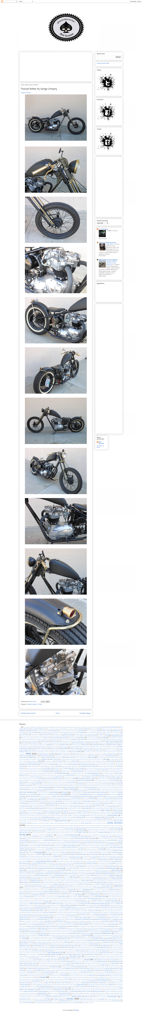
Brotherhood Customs (83, 759)
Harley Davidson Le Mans (86, 825)
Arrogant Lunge (40, 739)
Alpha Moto (93, 736)
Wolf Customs (87, 995)
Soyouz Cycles (76, 952)
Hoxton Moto (118, 835)
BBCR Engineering (43, 746)
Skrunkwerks (40, 949)
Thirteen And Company (93, 970)
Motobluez (52, 889)
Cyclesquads (80, 782)
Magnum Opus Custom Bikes (44, 873)
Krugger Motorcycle (104, 859)
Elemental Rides (76, 798)
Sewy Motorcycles (63, 944)
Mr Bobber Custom (37, 894)
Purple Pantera (34, 917)
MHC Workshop (86, 880)
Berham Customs (54, 748)
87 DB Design (22, 732)
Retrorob (101, 926)
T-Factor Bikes (47, 961)
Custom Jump (97, 780)
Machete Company (24, 872)
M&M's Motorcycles (101, 870)
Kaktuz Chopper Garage (53, 850)
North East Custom (112, 900)
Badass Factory (101, 743)
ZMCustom (62, 1002)
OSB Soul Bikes (109, 909)
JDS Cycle (94, 843)
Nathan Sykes (82, 896)
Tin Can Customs (62, 972)
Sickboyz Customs (55, 947)
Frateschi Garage (53, 806)
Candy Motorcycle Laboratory (88, 766)
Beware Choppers (75, 748)
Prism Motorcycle (71, 915)
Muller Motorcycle (107, 894)
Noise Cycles (78, 900)
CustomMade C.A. (40, 782)
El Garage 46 (36, 798)
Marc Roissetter (117, 873)
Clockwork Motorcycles (92, 773)
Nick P (72, 898)
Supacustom (29, 959)
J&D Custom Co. (27, 843)
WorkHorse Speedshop (52, 996)
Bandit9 (49, 744)
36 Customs (79, 729)
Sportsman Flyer (27, 956)
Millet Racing (62, 882)
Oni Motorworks (50, 909)
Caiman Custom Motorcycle (67, 766)
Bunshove (45, 762)
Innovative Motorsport (86, 840)
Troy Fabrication (111, 977)
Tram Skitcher (84, 975)
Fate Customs (110, 801)
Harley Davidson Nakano (33, 827)
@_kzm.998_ (26, 727)
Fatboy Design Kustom (100, 801)
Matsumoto (32, 877)
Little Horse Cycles (100, 866)
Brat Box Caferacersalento (81, 757)
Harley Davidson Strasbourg (84, 827)
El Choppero (28, 798)
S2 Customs (31, 938)
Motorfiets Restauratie (75, 893)
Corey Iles (66, 777)
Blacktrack (65, 751)
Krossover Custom (83, 859)
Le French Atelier (31, 865)
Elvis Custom (100, 798)
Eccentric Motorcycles (83, 796)
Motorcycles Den (34, 893)
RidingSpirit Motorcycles (105, 928)
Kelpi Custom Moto (85, 852)
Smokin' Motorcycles (59, 951)
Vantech (32, 986)
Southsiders (68, 952)
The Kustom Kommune (41, 968)
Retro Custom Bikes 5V (62, 926)
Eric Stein (49, 799)
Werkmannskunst (75, 993)
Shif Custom (75, 945)
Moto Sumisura (107, 887)
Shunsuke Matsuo (44, 947)
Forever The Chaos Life (84, 805)
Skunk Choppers (55, 949)
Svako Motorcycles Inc (99, 959)
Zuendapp (84, 1002)
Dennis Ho (107, 787)
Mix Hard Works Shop (97, 882)
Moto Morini (46, 887)
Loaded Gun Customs (111, 866)
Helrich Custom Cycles (25, 831)
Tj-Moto (93, 972)
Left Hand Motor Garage (79, 865)
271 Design (50, 729)
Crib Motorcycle (83, 778)
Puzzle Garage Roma (58, 917)
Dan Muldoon (51, 783)
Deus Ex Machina (70, 789)
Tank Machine (42, 963)
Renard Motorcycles (68, 924)
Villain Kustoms (87, 988)
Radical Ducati (23, 919)
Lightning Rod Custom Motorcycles (67, 866)
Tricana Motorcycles (102, 975)
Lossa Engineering (57, 868)
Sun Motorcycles (112, 958)
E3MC (119, 794)
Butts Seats (87, 762)
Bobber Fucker (76, 754)
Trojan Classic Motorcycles (81, 977)
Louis (67, 868)
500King (104, 729)
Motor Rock (72, 891)
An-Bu (107, 736)
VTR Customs (61, 991)
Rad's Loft (119, 917)
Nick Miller (67, 898)
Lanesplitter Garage (90, 863)
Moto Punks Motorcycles (72, 887)
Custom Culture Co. (49, 780)
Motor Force (40, 891)
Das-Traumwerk (107, 783)
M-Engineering (83, 870)
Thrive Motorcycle (106, 970)
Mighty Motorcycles (24, 882)
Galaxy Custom (48, 810)
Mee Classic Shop (76, 878)
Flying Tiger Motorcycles (30, 805)
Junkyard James (57, 849)
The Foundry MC (106, 966)
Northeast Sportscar (38, 902)
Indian (93, 838)
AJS (122, 734)
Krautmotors (43, 859)
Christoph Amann (117, 771)
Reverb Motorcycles (110, 926)
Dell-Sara (81, 787)
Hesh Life (64, 831)
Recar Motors (105, 921)
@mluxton (60, 727)
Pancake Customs (94, 910)
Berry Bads (64, 748)
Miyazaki (107, 882)
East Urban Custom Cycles (45, 796)
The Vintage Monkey (48, 970)
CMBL (29, 775)
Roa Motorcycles (90, 930)
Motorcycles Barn (23, 893)
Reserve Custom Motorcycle (34, 926)
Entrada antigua (85, 713)
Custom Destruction (60, 780)
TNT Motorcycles (108, 972)
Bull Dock (74, 761)
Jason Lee (76, 843)
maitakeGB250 (81, 873)
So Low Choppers (102, 951)
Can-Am (77, 766)
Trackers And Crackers (74, 975)
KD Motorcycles (49, 852)
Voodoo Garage (42, 991)
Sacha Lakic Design (74, 938)
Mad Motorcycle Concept (65, 872)
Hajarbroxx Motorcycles (75, 820)
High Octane (91, 831)
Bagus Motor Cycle (112, 743)
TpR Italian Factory (55, 975)
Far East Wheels (87, 801)
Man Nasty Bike (97, 873)
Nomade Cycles (96, 900)
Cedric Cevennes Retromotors (92, 768)
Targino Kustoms (61, 963)
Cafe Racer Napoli (73, 764)
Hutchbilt (59, 836)
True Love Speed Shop (32, 979)
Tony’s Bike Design (74, 973)
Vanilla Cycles (24, 986)
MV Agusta (28, 896)
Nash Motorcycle (62, 896)
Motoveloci (118, 893)
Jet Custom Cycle (39, 845)
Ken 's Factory (94, 852)
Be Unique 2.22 (52, 746)
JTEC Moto (30, 849)
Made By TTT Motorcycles (88, 872)
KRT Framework (93, 859)
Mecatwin (60, 878)
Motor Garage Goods (50, 891)
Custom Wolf (113, 780)
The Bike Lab (103, 965)
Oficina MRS (104, 905)
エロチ (89, 1002)
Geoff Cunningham (34, 815)
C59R (20, 764)
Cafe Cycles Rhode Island (31, 764)
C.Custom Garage (110, 762)
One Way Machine (39, 909)
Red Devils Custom (33, 923)
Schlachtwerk (67, 942)
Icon (87, 836)
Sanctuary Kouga (69, 940)
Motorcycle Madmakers (103, 891)
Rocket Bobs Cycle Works (109, 931)
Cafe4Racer (35, 766)
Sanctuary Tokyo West (80, 940)
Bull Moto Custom (83, 761)
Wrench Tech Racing (100, 996)
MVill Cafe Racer (37, 896)
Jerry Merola (30, 845)
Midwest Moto (104, 880)
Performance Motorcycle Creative (105, 912)
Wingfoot (74, 995)
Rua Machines (23, 937)
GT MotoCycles (99, 819)
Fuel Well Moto (70, 808)
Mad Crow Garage (53, 872)
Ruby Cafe (31, 937)
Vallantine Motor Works (93, 984)
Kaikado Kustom (35, 850)
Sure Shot (62, 959)
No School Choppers (60, 900)
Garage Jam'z (29, 812)
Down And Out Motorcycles (42, 792)
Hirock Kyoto (35, 832)
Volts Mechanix (108, 989)
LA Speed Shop (69, 863)
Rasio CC (111, 919)
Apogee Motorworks (91, 737)
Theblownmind (72, 970)
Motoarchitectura (29, 889)
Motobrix (59, 889)
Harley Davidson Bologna (31, 825)
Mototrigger (104, 893)
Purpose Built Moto (44, 917)
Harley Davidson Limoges (99, 825)
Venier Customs (80, 986)
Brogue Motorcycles (71, 759)
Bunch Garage (22, 762)
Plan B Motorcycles (82, 914)
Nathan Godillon (73, 896)
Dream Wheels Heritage (99, 792)
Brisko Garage (37, 759)
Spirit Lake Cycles (79, 954)
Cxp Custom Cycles (61, 782)
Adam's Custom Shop (45, 734)
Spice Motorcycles (53, 954)
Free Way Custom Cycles (100, 806)
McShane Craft (114, 877)
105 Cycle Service (89, 727)
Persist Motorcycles (28, 914)
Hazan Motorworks (69, 829)
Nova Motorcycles (60, 902)
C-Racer (102, 762)
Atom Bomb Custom (43, 741)
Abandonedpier (62, 732)
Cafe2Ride (29, 766)
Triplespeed (29, 977)
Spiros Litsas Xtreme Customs (107, 954)
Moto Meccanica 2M (36, 887)
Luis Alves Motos (30, 870)
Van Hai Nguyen (119, 984)
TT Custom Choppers (58, 979)
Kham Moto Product (56, 854)
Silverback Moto (83, 947)
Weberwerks (33, 993)
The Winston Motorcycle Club (61, 970)
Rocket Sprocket (63, 933)
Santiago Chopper (105, 940)
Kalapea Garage (65, 850)
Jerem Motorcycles (111, 843)
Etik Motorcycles (97, 799)
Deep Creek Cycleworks (70, 787)
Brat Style (91, 757)
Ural (112, 982)
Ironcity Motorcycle (59, 842)
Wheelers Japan (119, 993)
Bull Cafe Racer (48, 761)
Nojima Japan (87, 900)
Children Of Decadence (24, 771)
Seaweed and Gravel (109, 942)
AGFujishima (108, 734)
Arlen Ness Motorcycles (30, 739)
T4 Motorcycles (56, 961)
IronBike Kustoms (50, 842)
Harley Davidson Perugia (46, 827)
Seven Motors (54, 944)
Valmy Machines (103, 984)
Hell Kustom (101, 442)
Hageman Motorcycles (61, 820)
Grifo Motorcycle (89, 819)
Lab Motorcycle (78, 863)
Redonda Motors (95, 923)
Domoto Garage (89, 791)
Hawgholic (50, 829)
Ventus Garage (90, 986)
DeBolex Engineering (44, 787)
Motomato (33, 891)
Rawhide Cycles (50, 921)
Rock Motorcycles (58, 931)
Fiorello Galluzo (86, 803)
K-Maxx (94, 849)
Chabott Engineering (116, 768)
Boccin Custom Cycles (110, 754)
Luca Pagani (92, 868)
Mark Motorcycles (68, 875)
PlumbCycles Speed (99, 914)
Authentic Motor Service (107, 741)
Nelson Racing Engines (113, 896)
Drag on (80, 792)
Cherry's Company (101, 770)
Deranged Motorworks (116, 787)
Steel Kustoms (100, 956)
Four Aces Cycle (107, 805)
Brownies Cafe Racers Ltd (96, 759)
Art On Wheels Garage (51, 739)
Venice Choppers (70, 986)
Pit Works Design (60, 914)
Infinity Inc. (40, 840)
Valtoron (111, 984)
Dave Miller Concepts (36, 785)
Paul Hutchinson (59, 912)
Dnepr (70, 791)
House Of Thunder (109, 835)
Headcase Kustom (104, 829)
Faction (58, 801)
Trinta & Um (22, 977)
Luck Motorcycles (111, 868)
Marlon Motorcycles (85, 875)
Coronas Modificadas (75, 777)
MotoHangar (86, 889)
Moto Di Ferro (55, 886)
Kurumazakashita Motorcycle (45, 861)
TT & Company (48, 979)
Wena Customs (53, 993)
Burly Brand (51, 762)
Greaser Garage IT (23, 819)
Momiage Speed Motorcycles (70, 884)
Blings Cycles (72, 751)
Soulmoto (44, 952)
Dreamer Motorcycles (112, 792)
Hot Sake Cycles (90, 835)
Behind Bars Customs (97, 746)
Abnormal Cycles (71, 732)
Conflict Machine (24, 777)
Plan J (90, 914)
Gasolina (47, 813)
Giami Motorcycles (59, 815)
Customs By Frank (51, 782)
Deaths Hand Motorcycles (31, 787)
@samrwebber (72, 727)
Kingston (56, 856)
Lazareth (118, 863)
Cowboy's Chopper (116, 777)
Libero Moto (31, 866)
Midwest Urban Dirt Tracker (115, 880)
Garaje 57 (98, 812)
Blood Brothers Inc (88, 751)
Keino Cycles (64, 852)
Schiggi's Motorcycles (56, 942)
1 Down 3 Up (80, 727)
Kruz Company (115, 859)
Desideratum (47, 789)
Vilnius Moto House (97, 988)
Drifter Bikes (28, 794)
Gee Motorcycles (116, 813)
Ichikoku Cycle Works (78, 836)
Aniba (77, 737)
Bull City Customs (58, 761)
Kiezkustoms (113, 854)
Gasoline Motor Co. (56, 813)
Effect (115, 796)
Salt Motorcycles (119, 938)
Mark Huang (58, 875)
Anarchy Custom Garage (27, 737)
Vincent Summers (113, 988)
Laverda (111, 863)
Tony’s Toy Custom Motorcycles (87, 973)
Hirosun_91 (42, 832)
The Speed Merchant (109, 968)
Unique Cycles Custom (63, 982)
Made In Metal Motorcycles (103, 872)
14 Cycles (101, 727)
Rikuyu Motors (115, 928)
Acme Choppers (115, 732)
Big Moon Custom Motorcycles (98, 748)
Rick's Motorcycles (86, 928)
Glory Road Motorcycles (35, 817)
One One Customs (118, 907)
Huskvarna (41, 836)
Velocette (54, 986)
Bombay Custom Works (46, 755)
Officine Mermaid (37, 905)
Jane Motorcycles (53, 843)
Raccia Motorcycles (103, 917)
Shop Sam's (35, 947)
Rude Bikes (38, 937)
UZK (57, 984)
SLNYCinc (114, 949)
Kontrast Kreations (64, 857)
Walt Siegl (74, 991)
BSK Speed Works (113, 759)
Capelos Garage (101, 766)
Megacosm (84, 878)
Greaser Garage (117, 817)
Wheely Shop (33, 995)
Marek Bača (31, 875)
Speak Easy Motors (105, 952)
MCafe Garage (83, 877)
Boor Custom (92, 755)
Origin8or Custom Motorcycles (73, 909)
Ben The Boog (113, 746)
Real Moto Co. (68, 921)
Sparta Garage (94, 952)
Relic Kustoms (28, 924)
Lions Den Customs (89, 866)
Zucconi (78, 1002)
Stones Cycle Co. (42, 958)
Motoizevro (105, 889)
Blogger (77, 1010)
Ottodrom (121, 909)
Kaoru (78, 850)
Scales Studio (46, 942)
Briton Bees (62, 759)
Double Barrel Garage (100, 791)
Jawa (81, 843)
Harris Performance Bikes (25, 829)
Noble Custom (70, 900)
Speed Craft (114, 952)
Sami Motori (61, 940)
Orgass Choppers (59, 909)
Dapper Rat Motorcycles (69, 783)
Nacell (55, 896)
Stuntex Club (83, 958)
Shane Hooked (114, 944)
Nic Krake (53, 898)
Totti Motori (29, 975)
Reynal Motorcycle (53, 928)
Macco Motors (116, 870)
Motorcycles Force (45, 893)
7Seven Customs (106, 730)
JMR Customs (109, 845)
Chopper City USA (66, 771)
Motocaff (64, 889)
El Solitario (43, 798)
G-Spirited (30, 810)
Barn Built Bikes (95, 744)
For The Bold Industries (72, 805)
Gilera (66, 815)
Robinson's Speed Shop (30, 931)
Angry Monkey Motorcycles (58, 737)
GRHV (82, 819)
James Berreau (44, 843)
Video (66, 988)
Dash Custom (117, 783)
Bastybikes (34, 746)
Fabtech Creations (50, 801)
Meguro (90, 878)
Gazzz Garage (87, 813)
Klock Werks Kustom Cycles (113, 856)
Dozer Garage (54, 792)
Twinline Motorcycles (101, 979)
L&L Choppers (115, 861)
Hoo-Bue (43, 835)
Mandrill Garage (108, 873)
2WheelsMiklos (64, 729)
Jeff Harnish (101, 843)
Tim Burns (38, 972)
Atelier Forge (106, 739)
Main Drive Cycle (70, 873)
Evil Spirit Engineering (108, 799)
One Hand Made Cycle (105, 907)
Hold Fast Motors (61, 832)
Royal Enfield (86, 935)
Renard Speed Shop (80, 924)
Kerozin (34, 854)
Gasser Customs (68, 813)
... (19, 727)
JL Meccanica (91, 845)
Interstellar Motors (97, 840)
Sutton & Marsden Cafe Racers (75, 959)
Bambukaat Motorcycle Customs (26, 744)
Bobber (53, 754)
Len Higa (110, 865)
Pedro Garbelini (92, 912)
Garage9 (92, 812)
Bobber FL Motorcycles (64, 754)
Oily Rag (111, 905)
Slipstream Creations (105, 949)
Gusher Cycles (37, 820)
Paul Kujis (67, 912)
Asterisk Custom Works (78, 739)
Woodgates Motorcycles (26, 996)
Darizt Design (80, 783)
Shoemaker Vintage (116, 945)
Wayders (27, 993)
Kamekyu (73, 850)
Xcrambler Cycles (38, 999)
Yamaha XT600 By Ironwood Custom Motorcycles (111, 263)
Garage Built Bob (94, 810)
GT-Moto (107, 819)
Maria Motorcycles (40, 875)
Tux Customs (91, 979)
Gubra (113, 819)
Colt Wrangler (86, 775)
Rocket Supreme (73, 933)
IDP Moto (93, 836)
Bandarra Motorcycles (40, 744)
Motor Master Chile (63, 891)
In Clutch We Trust (59, 838)
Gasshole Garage (78, 813)
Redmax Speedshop (83, 923)
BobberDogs (92, 754)
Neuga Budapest (35, 898)
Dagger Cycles (36, 783)
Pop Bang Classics (116, 914)
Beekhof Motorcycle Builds (85, 746)
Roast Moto (107, 930)
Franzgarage (35, 806)
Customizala (30, 782)
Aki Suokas (23, 736)
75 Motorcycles (73, 730)
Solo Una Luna (22, 952)
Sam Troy (45, 940)
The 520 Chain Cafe (93, 965)
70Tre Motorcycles (41, 730)
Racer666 (113, 917)
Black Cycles (99, 750)
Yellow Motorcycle (84, 999)
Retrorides (95, 926)
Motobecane (38, 889)
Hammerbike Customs (37, 823)
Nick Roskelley (79, 898)
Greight (77, 819)
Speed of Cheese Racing (31, 954)
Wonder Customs (119, 995)
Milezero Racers (54, 882)
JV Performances (73, 849)
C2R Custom (118, 762)
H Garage (44, 820)
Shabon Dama (72, 944)
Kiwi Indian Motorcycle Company (80, 856)
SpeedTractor (42, 954)
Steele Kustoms (109, 956)
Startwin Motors (64, 956)
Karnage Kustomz (93, 850)
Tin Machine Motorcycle (73, 972)
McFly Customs (91, 877)
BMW (28, 754)
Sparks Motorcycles (85, 952)
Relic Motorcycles (38, 924)
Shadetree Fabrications (83, 944)
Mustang (21, 896)
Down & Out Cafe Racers (26, 792)
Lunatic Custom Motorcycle (50, 870)
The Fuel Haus (115, 966)
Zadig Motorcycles (64, 1000)
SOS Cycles (30, 952)
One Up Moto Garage (26, 909)
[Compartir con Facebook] (47, 702)
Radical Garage (32, 919)
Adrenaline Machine (89, 734)
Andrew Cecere (38, 737)
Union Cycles (114, 981)
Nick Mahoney (60, 898)
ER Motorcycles (34, 799)
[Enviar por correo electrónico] (42, 702)
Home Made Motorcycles (115, 832)
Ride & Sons (95, 928)
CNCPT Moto (42, 775)
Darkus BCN (99, 783)
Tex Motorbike (84, 965)
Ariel (22, 739)
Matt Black (39, 877)
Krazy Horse (51, 859)
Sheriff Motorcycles (54, 945)
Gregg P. (72, 819)
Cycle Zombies (71, 782)
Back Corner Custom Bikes (47, 743)
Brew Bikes (115, 757)
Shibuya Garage (65, 945)
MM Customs (114, 882)
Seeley (29, 944)
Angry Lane (46, 737)
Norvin (52, 902)
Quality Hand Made (68, 917)
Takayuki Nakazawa (102, 961)
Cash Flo (40, 768)
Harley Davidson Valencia (98, 827)
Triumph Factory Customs (55, 977)
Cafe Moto (52, 764)
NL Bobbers (51, 900)
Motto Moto (28, 894)
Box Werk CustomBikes (27, 757)
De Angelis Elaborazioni (83, 785)
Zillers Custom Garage (54, 1002)
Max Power (66, 877)
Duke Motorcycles (84, 794)
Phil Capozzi (37, 914)
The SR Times (29, 970)
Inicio (58, 713)
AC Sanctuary (80, 732)
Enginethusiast (24, 799)
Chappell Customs (54, 770)
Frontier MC (41, 808)
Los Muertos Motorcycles (43, 868)
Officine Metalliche (47, 905)
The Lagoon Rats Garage (55, 968)
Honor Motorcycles (35, 835)
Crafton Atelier (22, 778)
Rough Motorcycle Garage (55, 935)
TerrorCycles (67, 965)
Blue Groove (97, 751)
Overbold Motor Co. (40, 910)
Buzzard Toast (95, 762)
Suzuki (86, 960)
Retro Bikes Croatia (48, 926)
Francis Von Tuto (25, 806)
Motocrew (71, 889)
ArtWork (60, 739)
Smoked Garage (48, 951)
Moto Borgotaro (38, 886)
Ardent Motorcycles (118, 737)
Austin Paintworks (95, 741)
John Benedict (38, 847)
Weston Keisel (110, 993)
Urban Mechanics (119, 982)
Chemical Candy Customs (107, 242)
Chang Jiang (43, 770)
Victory (34, 988)
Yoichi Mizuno (114, 999)
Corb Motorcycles (57, 777)
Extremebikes (41, 801)
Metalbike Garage (35, 880)
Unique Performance (75, 982)
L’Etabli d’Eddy (106, 861)
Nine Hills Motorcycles (105, 898)
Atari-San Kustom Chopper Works (94, 739)
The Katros (30, 968)
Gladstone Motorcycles (94, 815)
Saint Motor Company (98, 938)
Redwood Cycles (104, 923)
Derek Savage (23, 789)
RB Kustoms (60, 921)
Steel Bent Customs (75, 956)
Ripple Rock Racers (32, 930)
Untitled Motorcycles (87, 982)
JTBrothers (22, 849)
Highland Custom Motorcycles (102, 831)
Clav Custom (72, 773)
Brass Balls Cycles (68, 757)
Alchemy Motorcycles (46, 736)
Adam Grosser (34, 734)
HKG (55, 832)
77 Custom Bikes (91, 730)
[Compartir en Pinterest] (49, 702)
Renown (106, 924)
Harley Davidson (115, 823)
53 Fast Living (117, 729)
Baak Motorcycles (33, 743)
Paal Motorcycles (72, 910)
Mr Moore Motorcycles (49, 894)
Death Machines (112, 785)
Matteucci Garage (56, 877)
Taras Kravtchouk (51, 963)
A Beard (36, 732)
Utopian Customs (50, 984)
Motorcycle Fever (92, 891)
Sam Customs (38, 940)
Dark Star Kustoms (90, 783)
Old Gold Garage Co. (55, 907)
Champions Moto (23, 770)
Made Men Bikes (116, 872)
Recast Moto (115, 921)
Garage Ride (63, 812)
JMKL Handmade (100, 845)
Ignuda (98, 836)
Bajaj (120, 743)
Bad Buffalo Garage (59, 743)
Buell (40, 761)
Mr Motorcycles (59, 894)
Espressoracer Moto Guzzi (86, 799)
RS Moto (119, 935)
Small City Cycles (37, 951)
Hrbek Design (27, 836)
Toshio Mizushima (119, 973)
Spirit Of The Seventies (93, 954)
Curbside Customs (29, 780)
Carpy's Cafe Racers (31, 768)
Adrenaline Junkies (79, 734)
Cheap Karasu (65, 770)
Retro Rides (80, 926)
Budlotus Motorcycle (32, 761)
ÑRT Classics (57, 903)
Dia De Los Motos (82, 789)
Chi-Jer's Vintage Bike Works (114, 770)
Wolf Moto (94, 995)
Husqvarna (48, 836)
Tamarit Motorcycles (115, 961)
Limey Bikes (80, 866)
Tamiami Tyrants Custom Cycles (27, 963)
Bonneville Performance (82, 755)
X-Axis (31, 999)
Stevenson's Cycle (23, 958)
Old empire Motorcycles (41, 907)
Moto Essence (82, 886)
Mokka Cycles (58, 884)
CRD (74, 778)
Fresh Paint (109, 244)
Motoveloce (111, 893)
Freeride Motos (112, 806)
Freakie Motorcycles (63, 806)
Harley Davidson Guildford (58, 825)
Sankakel (95, 940)
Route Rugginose (77, 935)
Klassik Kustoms (101, 856)
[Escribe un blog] (43, 702)
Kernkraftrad (28, 854)
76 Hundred (82, 730)
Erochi (54, 799)
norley (104, 900)
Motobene (45, 889)
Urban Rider (32, 984)
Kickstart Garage (81, 854)
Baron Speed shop (114, 744)
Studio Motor (62, 958)
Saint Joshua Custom (86, 938)
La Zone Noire (103, 229)
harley (104, 823)
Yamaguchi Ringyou (58, 999)
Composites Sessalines (109, 775)
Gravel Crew (108, 817)
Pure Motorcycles (101, 915)
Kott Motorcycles (75, 858)
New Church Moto (45, 898)
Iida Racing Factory (107, 836)
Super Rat (36, 959)
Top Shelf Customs (109, 973)
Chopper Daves (76, 771)
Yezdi (108, 999)
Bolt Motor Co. (33, 755)
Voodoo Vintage (52, 991)
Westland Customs (101, 993)
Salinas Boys (109, 938)
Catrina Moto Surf (47, 768)
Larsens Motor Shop (102, 863)
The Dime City (54, 967)
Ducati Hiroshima (74, 794)
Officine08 (96, 905)
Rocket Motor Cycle (42, 933)
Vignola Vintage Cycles (76, 988)
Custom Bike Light (39, 780)
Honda (22, 835)
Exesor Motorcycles (31, 801)
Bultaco (119, 761)
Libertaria (38, 866)
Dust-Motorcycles (101, 794)
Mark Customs (50, 875)
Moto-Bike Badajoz (117, 887)
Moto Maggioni (26, 887)
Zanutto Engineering (86, 1000)
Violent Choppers (77, 989)
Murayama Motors (117, 894)
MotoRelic (65, 893)
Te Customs (41, 965)
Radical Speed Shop (52, 919)
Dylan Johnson (112, 794)
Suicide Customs (92, 958)
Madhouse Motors (23, 873)
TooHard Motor (99, 973)
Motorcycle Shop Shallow (115, 891)
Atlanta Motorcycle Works (30, 741)
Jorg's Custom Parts (89, 847)
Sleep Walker (96, 949)
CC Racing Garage (66, 768)
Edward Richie (109, 796)
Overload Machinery (62, 910)
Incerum (73, 838)
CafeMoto (42, 766)
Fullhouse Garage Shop (96, 808)
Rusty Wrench (116, 937)
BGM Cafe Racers (86, 748)
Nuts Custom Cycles (36, 903)
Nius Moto (44, 900)
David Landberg (55, 785)
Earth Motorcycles (32, 796)
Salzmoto (32, 940)
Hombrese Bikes (103, 832)
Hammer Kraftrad (118, 820)
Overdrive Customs (51, 910)
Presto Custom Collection (59, 915)
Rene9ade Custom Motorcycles (95, 924)
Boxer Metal (38, 757)
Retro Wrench (88, 926)
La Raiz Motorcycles (58, 863)
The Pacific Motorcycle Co (84, 968)
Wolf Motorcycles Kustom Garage (105, 995)
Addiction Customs (68, 734)
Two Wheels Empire (25, 981)
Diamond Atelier (92, 789)
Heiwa (118, 829)
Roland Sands (107, 933)
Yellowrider (102, 999)
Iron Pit (33, 842)
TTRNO (73, 979)
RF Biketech (62, 928)
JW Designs (88, 849)
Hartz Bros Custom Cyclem (39, 829)
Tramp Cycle (91, 975)
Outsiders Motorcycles (27, 910)
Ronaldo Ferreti (24, 935)
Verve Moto (105, 986)
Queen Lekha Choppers (81, 917)
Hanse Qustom (85, 823)
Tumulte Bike (84, 979)
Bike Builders (120, 748)
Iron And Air (111, 840)
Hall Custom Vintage (107, 820)
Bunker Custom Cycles (34, 762)
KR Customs (85, 857)
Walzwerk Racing (97, 991)
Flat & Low (115, 803)
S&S (24, 938)
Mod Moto (26, 884)
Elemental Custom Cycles (64, 798)
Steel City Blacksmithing (89, 956)
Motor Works (82, 891)
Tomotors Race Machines (34, 973)
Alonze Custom (84, 736)
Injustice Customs (76, 840)
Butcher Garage (68, 762)
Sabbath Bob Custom (41, 938)
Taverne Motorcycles (31, 965)
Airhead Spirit (116, 734)
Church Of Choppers (24, 773)
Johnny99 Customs (47, 847)
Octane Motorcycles (74, 903)
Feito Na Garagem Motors (56, 803)
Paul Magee (74, 912)
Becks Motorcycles (73, 746)
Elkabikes (85, 798)
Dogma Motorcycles (78, 791)
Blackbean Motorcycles (33, 751)
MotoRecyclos (56, 893)
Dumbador (93, 794)
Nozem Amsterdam (83, 902)
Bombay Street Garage (59, 755)
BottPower (120, 755)
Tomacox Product (23, 973)
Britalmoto (44, 759)
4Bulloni (93, 729)
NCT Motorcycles (100, 896)
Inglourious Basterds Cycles (64, 840)
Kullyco (33, 861)
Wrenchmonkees (112, 996)
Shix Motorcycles (105, 945)
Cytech (97, 782)
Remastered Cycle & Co (50, 924)
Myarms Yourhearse (47, 896)
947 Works (29, 732)
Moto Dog (74, 886)
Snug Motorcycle (91, 951)
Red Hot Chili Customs (46, 923)
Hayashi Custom (58, 829)
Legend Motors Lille (90, 865)
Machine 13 (34, 872)
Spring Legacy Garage (38, 956)
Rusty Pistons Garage (106, 937)
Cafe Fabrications (44, 764)
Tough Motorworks (38, 975)
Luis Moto (38, 870)
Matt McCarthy (46, 877)
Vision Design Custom (88, 989)
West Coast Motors (91, 993)
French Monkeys (30, 808)
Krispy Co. (67, 859)
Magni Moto (32, 873)
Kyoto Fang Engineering (90, 861)
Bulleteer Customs (101, 761)
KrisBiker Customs (59, 859)
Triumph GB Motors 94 (68, 977)
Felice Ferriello (68, 803)
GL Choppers (83, 815)
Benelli (32, 748)
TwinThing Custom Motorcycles (116, 979)
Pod (108, 914)
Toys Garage (46, 975)
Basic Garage (27, 746)
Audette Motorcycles (66, 741)
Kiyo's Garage (92, 856)
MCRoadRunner (104, 877)
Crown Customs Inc (103, 778)
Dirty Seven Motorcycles (30, 791)
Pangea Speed (104, 910)
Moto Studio (97, 887)
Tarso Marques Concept (90, 963)
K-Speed (100, 849)
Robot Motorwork (43, 931)
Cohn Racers (78, 775)
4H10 (98, 729)
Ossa (115, 909)
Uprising (107, 982)
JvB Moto (80, 849)
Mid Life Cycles (96, 880)
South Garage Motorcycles (55, 952)
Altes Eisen (100, 736)
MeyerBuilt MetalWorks (75, 880)
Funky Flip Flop (107, 808)
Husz (54, 836)
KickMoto (72, 854)
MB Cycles (73, 877)
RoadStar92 (100, 930)
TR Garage (64, 975)
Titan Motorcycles (85, 972)
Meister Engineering (99, 878)
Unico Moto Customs (80, 981)
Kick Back (65, 854)
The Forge (98, 966)
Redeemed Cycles (70, 923)
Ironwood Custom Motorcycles (73, 842)
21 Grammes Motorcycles (38, 729)
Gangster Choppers (67, 810)
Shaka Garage (94, 944)
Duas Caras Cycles (54, 794)
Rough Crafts (42, 935)
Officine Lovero (28, 905)
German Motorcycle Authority (47, 815)
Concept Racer (119, 775)
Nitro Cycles (30, 900)
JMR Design (116, 845)
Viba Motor (112, 986)
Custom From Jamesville (84, 780)
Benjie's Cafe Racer (41, 748)
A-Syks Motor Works (45, 732)
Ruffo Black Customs (47, 937)
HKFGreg (49, 832)
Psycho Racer (91, 915)
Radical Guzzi (41, 919)
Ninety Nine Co (115, 898)
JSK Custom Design (115, 847)
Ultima (52, 981)
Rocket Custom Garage (29, 933)
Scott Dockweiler (77, 942)
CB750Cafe (57, 768)
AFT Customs (99, 734)
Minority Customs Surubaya (84, 882)
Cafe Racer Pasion (99, 764)
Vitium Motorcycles (99, 989)
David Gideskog (46, 785)
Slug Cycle (28, 951)
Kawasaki (38, 852)
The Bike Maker (112, 965)
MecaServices (53, 878)
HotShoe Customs (100, 835)
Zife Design (44, 1002)
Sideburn (76, 947)
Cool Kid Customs (35, 777)
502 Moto (110, 729)
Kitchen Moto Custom (66, 856)
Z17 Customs (55, 1000)
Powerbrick (34, 915)
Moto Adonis (29, 886)
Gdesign (94, 813)
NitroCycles (37, 900)
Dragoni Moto (87, 792)
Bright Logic (29, 759)
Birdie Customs (66, 750)
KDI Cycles (56, 852)
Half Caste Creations (96, 820)
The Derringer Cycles (37, 966)
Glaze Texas (103, 815)
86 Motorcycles (117, 730)
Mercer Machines (25, 880)
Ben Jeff (106, 746)
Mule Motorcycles (96, 894)
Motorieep (84, 893)
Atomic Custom (55, 741)
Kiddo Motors (104, 854)
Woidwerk (80, 995)
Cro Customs (92, 778)
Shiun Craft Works (94, 945)
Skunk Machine (64, 949)
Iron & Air (105, 840)
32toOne (72, 729)
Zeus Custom (28, 1002)
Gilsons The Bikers (74, 815)
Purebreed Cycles (24, 917)
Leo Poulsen (116, 865)
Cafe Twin (22, 766)
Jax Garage (87, 843)
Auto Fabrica (119, 741)
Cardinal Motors (110, 766)
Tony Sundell (64, 973)
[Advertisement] (56, 66)
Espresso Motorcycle (74, 799)
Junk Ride (48, 849)
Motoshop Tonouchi (95, 893)
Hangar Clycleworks (74, 823)
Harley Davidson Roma (71, 827)
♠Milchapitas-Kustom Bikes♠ (108, 259)
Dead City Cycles (103, 785)
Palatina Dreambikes (82, 910)
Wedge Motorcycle (43, 993)
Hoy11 (20, 836)
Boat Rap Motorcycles (43, 754)
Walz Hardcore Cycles (85, 991)
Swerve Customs (112, 959)
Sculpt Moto (98, 942)
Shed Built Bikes (37, 945)
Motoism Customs (97, 889)
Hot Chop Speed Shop (71, 835)
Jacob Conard (36, 843)
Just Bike (65, 849)
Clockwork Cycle (80, 773)
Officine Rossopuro (66, 905)
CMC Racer (34, 775)
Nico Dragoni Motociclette (91, 898)
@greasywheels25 (45, 727)
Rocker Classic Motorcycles (94, 931)
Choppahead (55, 771)
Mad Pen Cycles (76, 872)
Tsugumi (41, 979)
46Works (86, 729)
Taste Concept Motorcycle (103, 963)
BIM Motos (53, 750)
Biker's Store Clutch (38, 750)
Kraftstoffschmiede (103, 857)
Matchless (112, 875)
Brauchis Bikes (100, 757)
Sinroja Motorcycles (102, 947)
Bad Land (68, 743)
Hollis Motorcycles (93, 832)
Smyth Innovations (81, 951)
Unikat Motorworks (103, 981)
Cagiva (57, 766)
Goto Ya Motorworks (78, 817)
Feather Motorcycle (33, 803)
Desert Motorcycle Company (35, 789)
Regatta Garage (114, 923)
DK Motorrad (40, 791)
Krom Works (74, 859)
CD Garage (80, 768)
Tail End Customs (66, 961)
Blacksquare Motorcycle (45, 751)
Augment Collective (84, 741)
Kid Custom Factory (93, 854)
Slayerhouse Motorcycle (75, 949)
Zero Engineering (116, 1000)
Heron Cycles (57, 831)
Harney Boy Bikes (117, 827)
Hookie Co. (50, 835)
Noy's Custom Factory (71, 902)
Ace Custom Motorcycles (91, 732)
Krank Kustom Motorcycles (25, 859)
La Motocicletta (49, 863)
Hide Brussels (71, 831)
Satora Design (37, 942)
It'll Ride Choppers (98, 842)
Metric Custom (65, 880)
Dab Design (27, 783)
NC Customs (91, 896)
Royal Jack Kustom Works (99, 935)
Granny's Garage (89, 817)
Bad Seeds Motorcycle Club (79, 743)
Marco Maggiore (22, 875)
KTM (27, 861)
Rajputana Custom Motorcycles (84, 919)
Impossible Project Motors (42, 838)
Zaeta (72, 1000)
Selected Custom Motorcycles (40, 944)
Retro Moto (73, 926)
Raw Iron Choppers (40, 921)
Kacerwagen (118, 849)
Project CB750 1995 (103, 63)
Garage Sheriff (71, 812)
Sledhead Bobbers (87, 949)
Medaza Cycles (67, 878)
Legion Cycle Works (101, 865)
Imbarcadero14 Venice (30, 838)
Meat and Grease (44, 878)
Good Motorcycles (47, 817)
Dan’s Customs (59, 783)
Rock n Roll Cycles (68, 931)
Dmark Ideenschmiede (51, 791)
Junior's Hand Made (39, 849)
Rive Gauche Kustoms (53, 930)
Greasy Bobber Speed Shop (37, 819)
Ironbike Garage (40, 842)
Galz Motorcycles (57, 810)
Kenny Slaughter (112, 852)
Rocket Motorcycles (53, 933)
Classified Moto (61, 773)
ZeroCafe (21, 1002)
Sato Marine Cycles (26, 942)
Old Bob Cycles (29, 907)
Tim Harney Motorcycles (49, 972)
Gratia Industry (99, 817)
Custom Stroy (105, 780)
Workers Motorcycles (39, 996)
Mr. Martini (79, 895)
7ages (98, 730)
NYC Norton (48, 903)
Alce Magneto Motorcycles (34, 736)
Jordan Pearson (79, 847)
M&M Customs (91, 870)
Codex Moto (49, 775)
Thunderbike (30, 972)
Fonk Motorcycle (61, 805)
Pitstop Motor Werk (70, 914)
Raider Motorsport (70, 919)
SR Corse (48, 956)
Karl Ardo (84, 850)
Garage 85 (85, 810)
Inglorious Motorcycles (50, 840)
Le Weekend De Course (43, 865)
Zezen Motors (37, 1002)
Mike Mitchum (46, 882)
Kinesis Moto (29, 856)
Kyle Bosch (80, 861)
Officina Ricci (112, 903)
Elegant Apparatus (53, 798)
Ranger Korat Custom (100, 919)
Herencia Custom (38, 831)
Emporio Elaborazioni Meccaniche (114, 798)
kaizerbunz (43, 850)
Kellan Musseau (74, 852)
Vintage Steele (67, 989)
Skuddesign (47, 949)
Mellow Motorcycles (117, 878)
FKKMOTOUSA (95, 803)
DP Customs (64, 792)
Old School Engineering (67, 907)
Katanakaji (30, 852)
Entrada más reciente (28, 713)
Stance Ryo (56, 956)
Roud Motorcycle (33, 935)
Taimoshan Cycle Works (89, 961)
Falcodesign (78, 801)
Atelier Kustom (114, 739)
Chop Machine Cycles (37, 771)
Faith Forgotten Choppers (68, 801)
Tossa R (23, 975)
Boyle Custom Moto (47, 757)
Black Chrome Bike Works (86, 750)
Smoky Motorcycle (70, 951)
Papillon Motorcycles (114, 910)
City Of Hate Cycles (35, 773)
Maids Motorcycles (59, 873)
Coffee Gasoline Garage (59, 775)
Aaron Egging (54, 732)
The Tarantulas (37, 970)
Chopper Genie (86, 771)
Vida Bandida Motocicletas (45, 988)
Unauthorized (58, 981)
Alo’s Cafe (76, 736)
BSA (105, 759)
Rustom (86, 937)
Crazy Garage (41, 778)
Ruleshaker (56, 937)
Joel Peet (31, 847)
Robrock (51, 931)
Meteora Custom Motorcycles (48, 880)
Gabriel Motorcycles (38, 810)
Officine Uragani (88, 905)
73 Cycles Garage (64, 730)
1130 (96, 727)
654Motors (22, 730)
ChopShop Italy (95, 771)
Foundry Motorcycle (96, 805)
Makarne (88, 873)
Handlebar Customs (63, 823)
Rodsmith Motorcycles (84, 933)
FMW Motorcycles (50, 805)
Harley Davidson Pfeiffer (59, 827)
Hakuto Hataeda (86, 820)
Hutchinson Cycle (67, 836)
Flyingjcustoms (40, 805)
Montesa (93, 884)
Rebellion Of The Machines (80, 921)
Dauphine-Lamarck (24, 785)
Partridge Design (30, 912)
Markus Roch (76, 875)
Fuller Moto (86, 808)
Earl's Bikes (22, 796)
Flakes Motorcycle (105, 803)
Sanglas (89, 940)
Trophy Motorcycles (101, 977)
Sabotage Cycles (51, 938)
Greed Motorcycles (52, 819)
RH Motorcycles (70, 928)
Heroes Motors (48, 831)
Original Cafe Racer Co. (89, 909)
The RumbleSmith (98, 968)
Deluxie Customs (89, 787)
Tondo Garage (56, 973)
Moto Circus (47, 886)
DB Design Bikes (64, 785)
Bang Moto (55, 744)
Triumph (39, 704)
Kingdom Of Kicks (48, 856)
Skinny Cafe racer (29, 949)
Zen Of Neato (107, 1000)
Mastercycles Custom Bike (102, 875)
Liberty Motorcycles (46, 866)
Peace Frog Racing (83, 912)
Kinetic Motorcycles (38, 856)
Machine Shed (43, 872)
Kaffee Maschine (23, 850)
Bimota (59, 750)
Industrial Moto (32, 840)
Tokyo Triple (118, 972)
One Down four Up (92, 907)
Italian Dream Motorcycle (110, 842)
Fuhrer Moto (78, 808)
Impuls (51, 838)
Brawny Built (108, 757)
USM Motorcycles (41, 984)
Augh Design (75, 741)
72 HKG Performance (52, 730)
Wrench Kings (89, 996)
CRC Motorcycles (67, 778)
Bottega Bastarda (110, 755)
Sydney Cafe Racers (33, 961)
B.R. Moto (24, 743)
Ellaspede (91, 798)
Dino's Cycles (113, 789)
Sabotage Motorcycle (62, 938)
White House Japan (65, 995)
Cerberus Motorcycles (105, 768)
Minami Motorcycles (71, 882)
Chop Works (47, 771)
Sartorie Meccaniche (117, 940)
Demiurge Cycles (99, 787)
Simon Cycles (92, 947)
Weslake (83, 993)
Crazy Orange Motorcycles (54, 778)
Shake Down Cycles (104, 944)
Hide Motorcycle (80, 831)
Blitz (79, 751)
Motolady (27, 891)
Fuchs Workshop (50, 808)
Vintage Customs (33, 989)
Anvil (82, 737)
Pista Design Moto (50, 914)
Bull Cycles (67, 761)
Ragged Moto (61, 919)
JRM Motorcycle (105, 847)
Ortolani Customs (100, 909)
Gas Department (31, 813)
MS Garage (87, 894)
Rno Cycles (81, 930)
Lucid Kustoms (100, 868)
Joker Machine (57, 847)
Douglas (119, 791)
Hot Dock (82, 835)
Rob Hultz (114, 930)
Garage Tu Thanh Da (82, 812)
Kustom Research (60, 861)
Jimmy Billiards (83, 845)
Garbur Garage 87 (106, 812)
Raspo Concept (118, 919)
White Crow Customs (53, 995)
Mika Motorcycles (36, 882)
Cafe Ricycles (118, 764)
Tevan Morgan (76, 965)
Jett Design (49, 845)
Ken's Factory (103, 852)
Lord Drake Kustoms (30, 868)
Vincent (105, 988)
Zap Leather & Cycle (97, 1000)
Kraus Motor (36, 859)
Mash (92, 875)
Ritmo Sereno (42, 930)
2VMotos (57, 729)
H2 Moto (51, 820)
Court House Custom (103, 777)
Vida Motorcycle (58, 988)
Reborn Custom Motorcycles (94, 921)
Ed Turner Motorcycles (97, 796)
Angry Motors (71, 737)
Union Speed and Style (37, 982)
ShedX (45, 945)
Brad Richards (58, 757)
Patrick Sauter (39, 912)
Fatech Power (118, 801)
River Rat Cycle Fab (64, 930)
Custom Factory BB (70, 780)
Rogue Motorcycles (96, 933)
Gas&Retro (40, 813)
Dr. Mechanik (74, 792)
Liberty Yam (55, 866)
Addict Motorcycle (57, 734)
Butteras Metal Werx (78, 762)
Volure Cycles (116, 989)
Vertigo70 (99, 986)
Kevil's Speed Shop (43, 854)
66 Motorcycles (31, 730)
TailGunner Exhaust (77, 961)
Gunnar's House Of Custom (25, 820)
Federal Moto (42, 803)
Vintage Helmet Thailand (46, 989)
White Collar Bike (42, 995)
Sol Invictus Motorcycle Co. (115, 951)
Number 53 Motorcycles (99, 902)
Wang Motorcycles (108, 991)
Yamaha (70, 999)
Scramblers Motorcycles (88, 942)
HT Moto (34, 836)
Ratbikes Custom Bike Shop (27, 921)
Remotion (60, 924)
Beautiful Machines (62, 746)
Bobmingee (99, 754)
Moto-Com (21, 889)
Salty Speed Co (24, 940)
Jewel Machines (57, 845)
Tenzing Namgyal (59, 965)
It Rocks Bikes (87, 842)
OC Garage (65, 903)
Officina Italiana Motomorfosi (99, 903)
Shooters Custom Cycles (24, 947)
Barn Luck (104, 744)
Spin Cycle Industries (67, 954)
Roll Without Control (118, 933)
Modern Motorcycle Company (45, 884)
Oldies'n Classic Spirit (80, 907)
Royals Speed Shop (111, 935)
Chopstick (103, 771)
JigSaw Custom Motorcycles (70, 845)
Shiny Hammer (84, 945)
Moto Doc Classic (65, 886)
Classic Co (44, 773)
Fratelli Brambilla (43, 806)
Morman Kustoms (117, 884)
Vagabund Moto (81, 984)
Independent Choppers (84, 838)
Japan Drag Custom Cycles (65, 843)
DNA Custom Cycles (62, 791)
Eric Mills (42, 799)
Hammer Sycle (26, 823)
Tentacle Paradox (49, 965)
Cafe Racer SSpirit (109, 764)
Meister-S (108, 878)
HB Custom (80, 829)
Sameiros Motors (53, 940)
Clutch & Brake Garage (107, 773)
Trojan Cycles (92, 977)
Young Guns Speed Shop (42, 1000)
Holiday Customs (82, 832)
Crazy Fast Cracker (32, 778)
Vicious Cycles (27, 988)
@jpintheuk (53, 727)
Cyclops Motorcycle (89, 782)
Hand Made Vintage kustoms (50, 823)
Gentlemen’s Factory (23, 815)
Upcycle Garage (99, 982)
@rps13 (66, 727)
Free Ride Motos (87, 806)
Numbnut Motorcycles (24, 903)
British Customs (53, 759)
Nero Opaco (26, 898)
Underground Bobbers (68, 981)
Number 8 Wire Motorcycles (113, 902)
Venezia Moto (61, 986)
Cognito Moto (70, 775)
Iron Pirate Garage (24, 842)
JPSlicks (98, 847)
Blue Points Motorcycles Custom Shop (110, 751)
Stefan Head (118, 956)
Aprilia (99, 737)
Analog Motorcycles (117, 736)
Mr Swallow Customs (69, 894)
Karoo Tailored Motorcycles (105, 850)
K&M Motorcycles (110, 849)
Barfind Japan (85, 744)
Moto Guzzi (119, 886)
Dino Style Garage (103, 789)
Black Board (74, 750)
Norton (46, 902)
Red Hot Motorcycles (59, 923)
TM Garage (99, 972)
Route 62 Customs (67, 935)
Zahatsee (78, 1000)
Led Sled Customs (55, 865)
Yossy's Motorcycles (29, 1000)
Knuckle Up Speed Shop (38, 857)
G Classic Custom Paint (117, 808)
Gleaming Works (113, 815)
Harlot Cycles (108, 827)
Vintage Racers (57, 989)
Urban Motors (24, 984)
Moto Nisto (62, 887)
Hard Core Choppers (96, 823)
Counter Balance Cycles (88, 777)
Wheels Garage (24, 995)
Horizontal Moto (59, 835)
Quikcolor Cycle (93, 917)
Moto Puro (82, 887)
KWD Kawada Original (71, 861)
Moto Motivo (54, 887)
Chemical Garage (90, 770)
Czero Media (114, 782)
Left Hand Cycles (67, 865)
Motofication (78, 889)
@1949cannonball (35, 727)
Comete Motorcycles (96, 775)
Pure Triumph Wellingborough (114, 915)
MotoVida (21, 894)
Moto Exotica (90, 886)
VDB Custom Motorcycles (43, 986)
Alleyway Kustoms (66, 736)
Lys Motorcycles (74, 870)
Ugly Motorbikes (36, 981)
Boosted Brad (101, 755)
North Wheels (29, 902)
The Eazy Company (65, 966)
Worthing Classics (66, 996)
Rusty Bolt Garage (94, 937)
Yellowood (94, 999)
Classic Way (52, 773)
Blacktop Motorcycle (56, 751)
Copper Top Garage (46, 777)
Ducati (64, 794)
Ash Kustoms (67, 739)
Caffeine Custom (50, 766)
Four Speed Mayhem (118, 805)
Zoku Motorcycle (70, 1002)
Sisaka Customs (113, 947)
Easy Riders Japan (71, 796)
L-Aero (99, 861)
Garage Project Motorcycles (50, 812)
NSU (91, 902)
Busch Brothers (59, 762)
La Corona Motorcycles (37, 863)
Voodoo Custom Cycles (30, 991)
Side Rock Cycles (66, 947)
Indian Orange (114, 838)
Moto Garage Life (107, 886)
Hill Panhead (113, 831)
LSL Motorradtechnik (83, 868)
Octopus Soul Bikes (85, 903)
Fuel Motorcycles (59, 808)
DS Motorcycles (44, 794)
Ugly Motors (45, 981)
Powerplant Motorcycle (45, 915)
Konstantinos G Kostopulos (52, 857)
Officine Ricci (56, 905)
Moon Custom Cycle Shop (104, 884)
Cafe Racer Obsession (86, 764)
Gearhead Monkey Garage (104, 813)
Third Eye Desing (81, 970)
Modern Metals (33, 884)
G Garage (23, 810)
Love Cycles (73, 868)
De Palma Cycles (94, 785)
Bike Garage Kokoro (26, 750)
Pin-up (43, 914)
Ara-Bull (110, 737)
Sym (41, 961)
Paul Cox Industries (49, 912)
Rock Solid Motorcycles (80, 931)
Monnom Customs (84, 884)
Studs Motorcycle (73, 958)
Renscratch (113, 924)
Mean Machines (34, 878)
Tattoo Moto (114, 963)
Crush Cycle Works (114, 778)
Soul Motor (37, 952)
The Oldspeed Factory (69, 968)
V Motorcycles (63, 984)
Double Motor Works (111, 791)
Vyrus (68, 991)
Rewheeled (43, 928)
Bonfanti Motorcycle (71, 755)
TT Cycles (67, 979)
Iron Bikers (118, 840)
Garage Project (37, 812)
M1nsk (108, 870)
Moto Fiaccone (98, 886)
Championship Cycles (33, 770)
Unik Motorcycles (91, 981)
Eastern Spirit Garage (58, 796)
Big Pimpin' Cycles (111, 748)
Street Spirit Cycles (52, 958)
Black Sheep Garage (110, 750)
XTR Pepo (47, 999)
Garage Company (26, 92)
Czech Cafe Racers (105, 782)
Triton (35, 977)
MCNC (97, 877)
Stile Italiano (33, 958)
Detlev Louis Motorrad (58, 789)
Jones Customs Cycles (68, 847)
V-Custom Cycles (71, 984)
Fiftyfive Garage (77, 803)
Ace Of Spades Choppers (105, 732)
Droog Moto (35, 794)
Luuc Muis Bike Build (63, 870)
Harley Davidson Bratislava (45, 825)
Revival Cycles (34, 928)
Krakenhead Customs (115, 857)
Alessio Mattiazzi (56, 736)
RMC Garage (73, 930)
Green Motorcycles (63, 819)
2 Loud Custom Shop (111, 727)
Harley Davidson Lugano (112, 825)
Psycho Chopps (82, 915)
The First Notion (91, 966)
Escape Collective (62, 799)
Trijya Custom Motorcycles (115, 975)
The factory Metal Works (78, 966)
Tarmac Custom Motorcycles (74, 963)
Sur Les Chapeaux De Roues (49, 959)
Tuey (78, 979)
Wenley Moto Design (63, 993)
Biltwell (46, 750)
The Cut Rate (28, 966)
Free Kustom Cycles (75, 806)
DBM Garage (73, 785)
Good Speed (57, 817)
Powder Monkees (24, 915)
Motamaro (21, 886)
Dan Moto (44, 783)
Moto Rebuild (89, 887)
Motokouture (113, 889)
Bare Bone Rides (64, 744)
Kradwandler (93, 857)
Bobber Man (85, 754)
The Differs (46, 966)
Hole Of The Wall (71, 832)
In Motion (67, 838)
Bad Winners (92, 743)
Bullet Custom (92, 761)
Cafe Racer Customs (62, 764)
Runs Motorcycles (66, 937)
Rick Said (78, 928)
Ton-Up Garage (46, 973)
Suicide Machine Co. (102, 958)
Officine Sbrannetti (78, 905)
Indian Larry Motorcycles (103, 838)
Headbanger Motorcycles (92, 829)
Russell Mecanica (77, 937)
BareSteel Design (76, 744)
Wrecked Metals (76, 996)
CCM (75, 768)
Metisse (58, 880)
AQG (104, 737)
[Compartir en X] (45, 702)
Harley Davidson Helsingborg (72, 825)
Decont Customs (57, 787)
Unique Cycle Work (49, 982)
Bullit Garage (110, 761)
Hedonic (112, 829)
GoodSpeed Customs (66, 817)
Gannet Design (77, 810)
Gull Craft (119, 819)
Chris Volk (109, 771)
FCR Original (22, 803)
